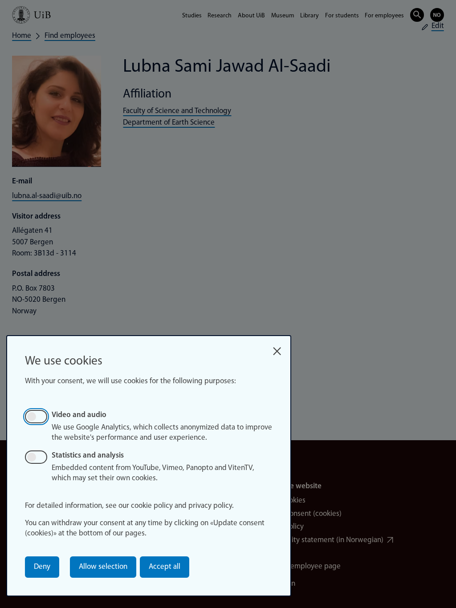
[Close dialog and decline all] (277, 348)
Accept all (164, 567)
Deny (42, 567)
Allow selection (103, 567)
